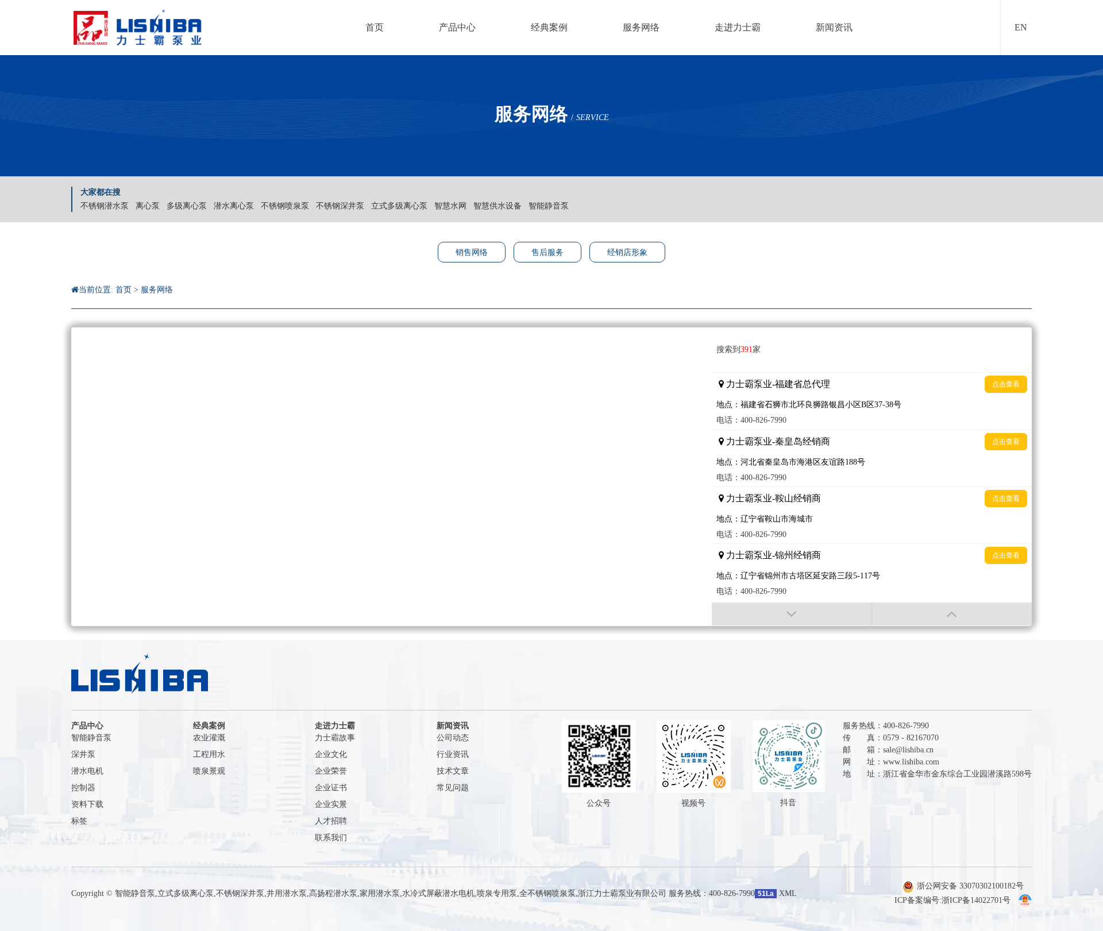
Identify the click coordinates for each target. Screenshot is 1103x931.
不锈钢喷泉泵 (285, 206)
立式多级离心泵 (399, 206)
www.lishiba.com (911, 762)
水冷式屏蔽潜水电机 (438, 893)
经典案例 (209, 725)
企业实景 (331, 804)
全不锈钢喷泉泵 (547, 893)
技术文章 (453, 771)
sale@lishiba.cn (908, 749)
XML (788, 893)
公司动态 (453, 737)
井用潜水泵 (287, 893)
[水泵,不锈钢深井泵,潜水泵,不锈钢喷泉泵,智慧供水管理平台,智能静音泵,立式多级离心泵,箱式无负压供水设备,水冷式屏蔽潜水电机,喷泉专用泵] (144, 28)
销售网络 (472, 252)
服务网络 (157, 289)
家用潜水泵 (380, 893)
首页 (123, 289)
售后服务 (547, 252)
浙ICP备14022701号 (976, 900)
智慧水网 (450, 206)
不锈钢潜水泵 (104, 206)
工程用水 (209, 754)
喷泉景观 (209, 771)
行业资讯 (453, 754)
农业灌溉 (209, 737)
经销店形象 (627, 252)
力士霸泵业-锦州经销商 (773, 555)
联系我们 (331, 837)
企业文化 (331, 754)
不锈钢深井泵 (340, 206)
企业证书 (331, 787)
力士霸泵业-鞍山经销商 (773, 498)
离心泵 (148, 206)
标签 (79, 821)
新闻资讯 (453, 725)
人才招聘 (331, 821)
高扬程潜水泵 (333, 893)
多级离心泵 (187, 206)
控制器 (83, 787)
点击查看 (1006, 384)
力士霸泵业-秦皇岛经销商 (778, 441)
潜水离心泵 (234, 206)
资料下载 (87, 804)
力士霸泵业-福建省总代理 (778, 384)
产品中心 (87, 725)
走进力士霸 (335, 725)
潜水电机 (87, 771)
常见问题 (453, 787)
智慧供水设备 (497, 206)
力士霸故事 (335, 737)
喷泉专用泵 (497, 893)
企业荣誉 (331, 771)
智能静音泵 (549, 206)
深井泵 (83, 754)
